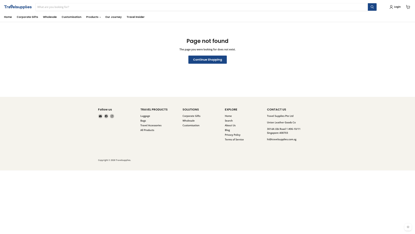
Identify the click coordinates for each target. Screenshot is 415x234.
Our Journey (113, 17)
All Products (147, 130)
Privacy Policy (232, 134)
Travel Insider (136, 17)
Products (92, 17)
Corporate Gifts (27, 17)
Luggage (145, 115)
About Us (230, 125)
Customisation (71, 17)
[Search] (372, 7)
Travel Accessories (150, 125)
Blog (227, 130)
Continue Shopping (207, 60)
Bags (143, 120)
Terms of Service (234, 139)
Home (8, 17)
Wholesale (50, 17)
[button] (396, 7)
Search (229, 120)
